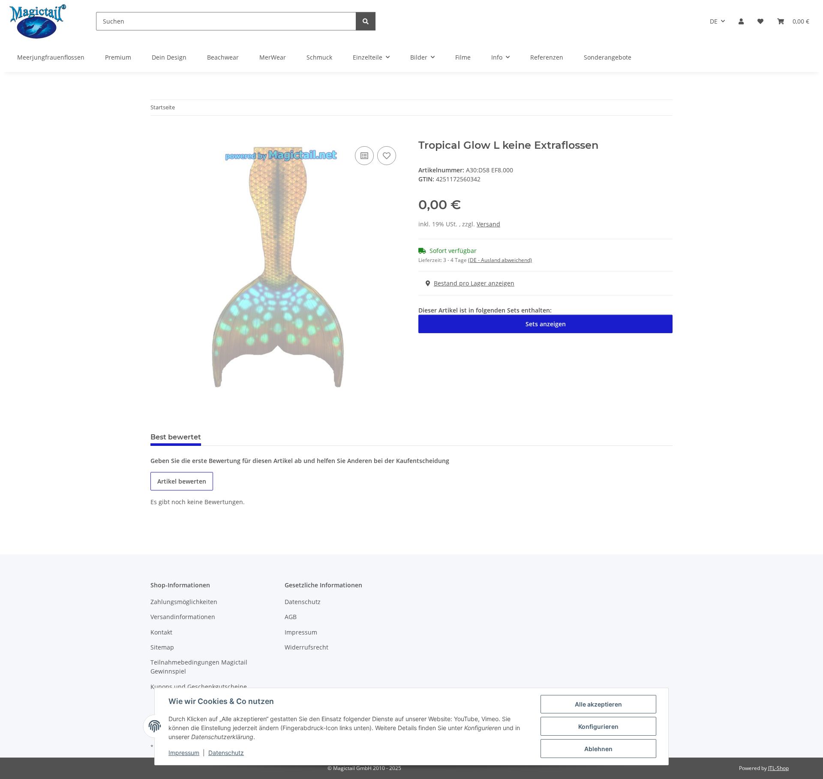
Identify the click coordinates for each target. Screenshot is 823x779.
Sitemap (162, 647)
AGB (291, 617)
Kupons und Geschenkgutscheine (198, 687)
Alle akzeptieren (598, 704)
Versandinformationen (182, 617)
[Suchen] (365, 21)
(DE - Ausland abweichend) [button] (500, 260)
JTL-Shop (778, 768)
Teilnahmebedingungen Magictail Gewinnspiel (198, 666)
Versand (488, 224)
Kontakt (161, 632)
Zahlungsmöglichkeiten (183, 602)
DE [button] (714, 21)
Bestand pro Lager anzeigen (474, 283)
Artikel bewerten (181, 481)
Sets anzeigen (546, 324)
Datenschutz (226, 752)
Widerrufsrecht (306, 647)
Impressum (183, 752)
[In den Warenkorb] (157, 134)
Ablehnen (598, 748)
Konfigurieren (598, 726)
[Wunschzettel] (760, 21)
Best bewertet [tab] (175, 437)
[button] (741, 21)
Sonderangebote (607, 57)
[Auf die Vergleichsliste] (364, 155)
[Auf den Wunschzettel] (386, 155)
